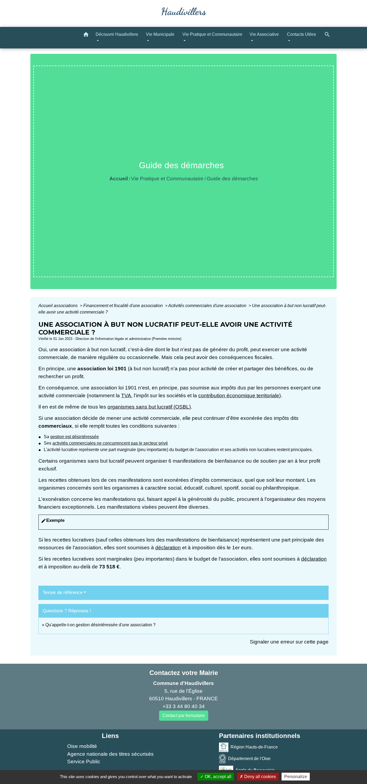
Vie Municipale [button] (160, 34)
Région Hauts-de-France (254, 747)
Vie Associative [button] (264, 34)
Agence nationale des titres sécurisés (110, 754)
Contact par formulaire (184, 715)
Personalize (295, 776)
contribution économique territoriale (238, 395)
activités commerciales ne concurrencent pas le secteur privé (110, 443)
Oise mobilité (82, 746)
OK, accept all (217, 776)
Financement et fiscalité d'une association (123, 305)
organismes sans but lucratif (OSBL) (149, 407)
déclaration (168, 547)
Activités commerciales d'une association (207, 305)
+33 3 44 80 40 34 (184, 706)
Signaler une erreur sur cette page (289, 642)
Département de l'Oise (249, 758)
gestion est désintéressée (74, 436)
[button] (85, 35)
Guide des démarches (232, 178)
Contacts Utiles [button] (301, 34)
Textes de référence (62, 592)
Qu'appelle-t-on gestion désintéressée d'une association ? (100, 625)
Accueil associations (58, 305)
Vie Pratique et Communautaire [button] (212, 34)
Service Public (83, 761)
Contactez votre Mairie (183, 672)
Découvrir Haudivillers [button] (117, 34)
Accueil (118, 178)
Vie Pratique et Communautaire (167, 178)
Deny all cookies (259, 776)
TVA (126, 395)
